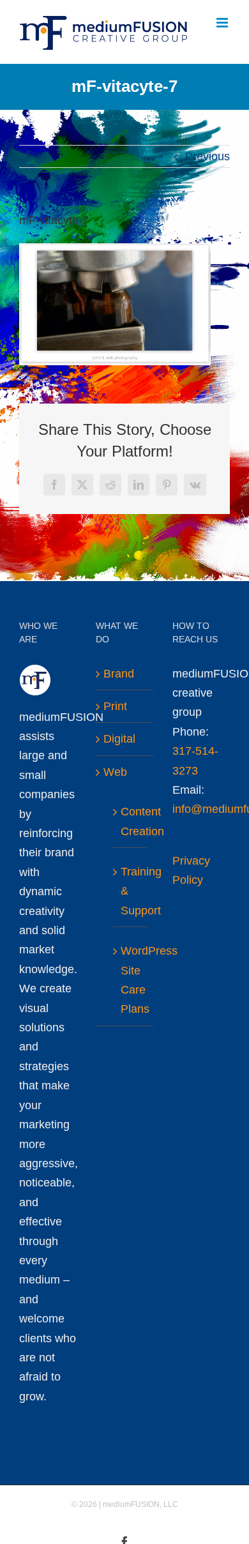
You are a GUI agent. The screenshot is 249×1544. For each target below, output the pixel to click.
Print (115, 706)
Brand (118, 673)
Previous (207, 156)
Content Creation (130, 821)
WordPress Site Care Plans (130, 979)
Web (115, 772)
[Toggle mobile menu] (223, 22)
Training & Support (130, 891)
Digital (119, 738)
